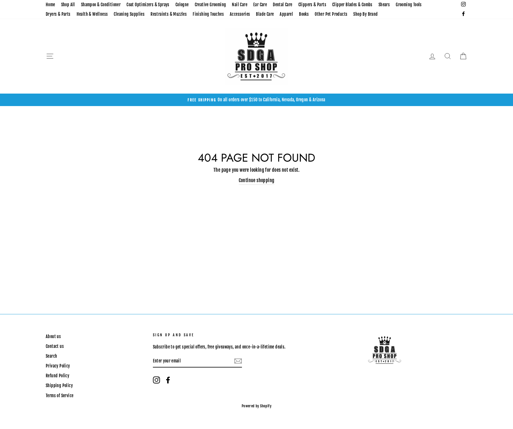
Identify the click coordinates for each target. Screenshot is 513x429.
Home (50, 4)
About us (53, 336)
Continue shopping (257, 180)
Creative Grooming (210, 4)
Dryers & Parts (58, 14)
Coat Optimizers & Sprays (148, 4)
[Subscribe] (238, 361)
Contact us (55, 346)
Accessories (240, 14)
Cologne (182, 4)
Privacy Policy (58, 365)
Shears (384, 4)
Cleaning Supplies (129, 14)
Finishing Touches (208, 14)
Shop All (68, 4)
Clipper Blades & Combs (352, 4)
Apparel (286, 14)
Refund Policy (57, 375)
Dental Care (282, 4)
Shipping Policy (59, 385)
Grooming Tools (409, 4)
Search (51, 356)
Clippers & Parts (312, 4)
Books (304, 14)
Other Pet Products (331, 14)
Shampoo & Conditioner (101, 4)
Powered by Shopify (256, 406)
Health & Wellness (92, 14)
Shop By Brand (365, 14)
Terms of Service (59, 395)
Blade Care (265, 14)
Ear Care (260, 4)
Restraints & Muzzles (169, 14)
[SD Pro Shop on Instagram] (156, 380)
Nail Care (239, 4)
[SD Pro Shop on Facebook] (168, 380)
